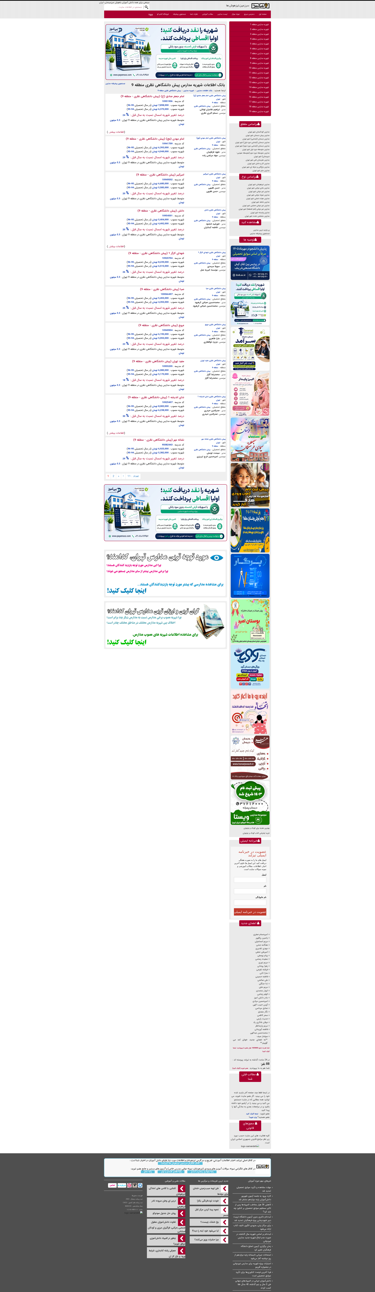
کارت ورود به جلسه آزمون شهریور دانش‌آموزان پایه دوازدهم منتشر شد (255, 1197)
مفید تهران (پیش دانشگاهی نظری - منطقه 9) (158, 361)
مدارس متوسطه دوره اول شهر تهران (256, 149)
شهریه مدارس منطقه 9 (259, 63)
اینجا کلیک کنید (252, 1113)
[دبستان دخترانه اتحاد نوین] (250, 712)
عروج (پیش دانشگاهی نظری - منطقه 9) (161, 325)
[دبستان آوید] (250, 666)
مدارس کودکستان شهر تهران (259, 132)
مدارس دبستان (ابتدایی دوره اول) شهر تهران (252, 142)
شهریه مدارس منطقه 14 (259, 87)
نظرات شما (194, 14)
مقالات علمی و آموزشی (175, 1181)
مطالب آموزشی (207, 14)
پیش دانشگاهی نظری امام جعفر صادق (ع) (209, 95)
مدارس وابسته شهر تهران (260, 212)
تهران (218, 99)
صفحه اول (262, 14)
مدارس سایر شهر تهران (261, 170)
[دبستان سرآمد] (250, 348)
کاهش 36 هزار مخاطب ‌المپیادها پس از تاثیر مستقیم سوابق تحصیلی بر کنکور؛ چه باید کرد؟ (252, 1208)
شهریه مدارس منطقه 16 (259, 97)
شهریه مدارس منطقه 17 (259, 101)
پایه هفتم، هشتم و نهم (171, 1171)
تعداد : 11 (133, 476)
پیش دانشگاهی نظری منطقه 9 (169, 90)
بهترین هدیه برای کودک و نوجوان (257, 828)
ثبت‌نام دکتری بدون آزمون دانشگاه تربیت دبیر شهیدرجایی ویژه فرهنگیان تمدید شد (252, 1218)
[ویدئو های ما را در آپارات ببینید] (129, 1185)
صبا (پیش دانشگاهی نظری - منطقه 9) (162, 289)
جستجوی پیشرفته (179, 14)
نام (265, 886)
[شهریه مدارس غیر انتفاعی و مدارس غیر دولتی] (165, 625)
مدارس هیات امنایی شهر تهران (258, 198)
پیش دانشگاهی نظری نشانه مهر (213, 439)
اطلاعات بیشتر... (116, 132)
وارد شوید (253, 1117)
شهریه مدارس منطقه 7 (259, 53)
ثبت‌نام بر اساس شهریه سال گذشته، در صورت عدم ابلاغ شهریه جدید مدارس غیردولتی (253, 1237)
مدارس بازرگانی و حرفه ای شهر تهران (256, 167)
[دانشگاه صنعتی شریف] (250, 262)
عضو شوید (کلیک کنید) (240, 1068)
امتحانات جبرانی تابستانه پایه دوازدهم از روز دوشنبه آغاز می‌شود (253, 1256)
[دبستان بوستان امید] (250, 621)
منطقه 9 (215, 102)
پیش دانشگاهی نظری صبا (216, 288)
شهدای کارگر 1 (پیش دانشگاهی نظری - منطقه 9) (156, 253)
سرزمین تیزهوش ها (237, 5)
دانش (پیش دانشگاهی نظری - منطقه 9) (161, 211)
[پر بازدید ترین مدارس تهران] (165, 573)
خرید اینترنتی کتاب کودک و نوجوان (256, 833)
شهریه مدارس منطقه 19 (259, 111)
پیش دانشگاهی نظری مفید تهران (213, 360)
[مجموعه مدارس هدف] (250, 485)
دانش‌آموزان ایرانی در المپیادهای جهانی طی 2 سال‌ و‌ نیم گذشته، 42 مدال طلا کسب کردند (253, 1284)
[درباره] (121, 1185)
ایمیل (264, 875)
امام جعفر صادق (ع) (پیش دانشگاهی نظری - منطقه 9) (152, 96)
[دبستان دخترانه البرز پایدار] (250, 394)
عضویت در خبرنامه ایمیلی (250, 911)
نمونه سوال (236, 14)
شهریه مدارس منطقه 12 (259, 77)
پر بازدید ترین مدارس (261, 230)
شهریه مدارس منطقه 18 (259, 106)
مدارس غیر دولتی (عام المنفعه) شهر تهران (254, 209)
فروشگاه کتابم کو (163, 14)
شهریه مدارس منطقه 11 (259, 72)
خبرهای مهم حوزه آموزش (259, 1181)
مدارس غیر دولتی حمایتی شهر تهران (256, 205)
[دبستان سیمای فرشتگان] (250, 439)
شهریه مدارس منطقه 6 (259, 48)
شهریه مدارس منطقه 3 (259, 34)
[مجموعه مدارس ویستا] (250, 802)
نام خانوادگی (260, 897)
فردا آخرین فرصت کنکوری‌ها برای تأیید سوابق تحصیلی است (253, 1273)
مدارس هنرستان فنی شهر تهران (258, 160)
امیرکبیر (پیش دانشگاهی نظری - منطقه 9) (160, 175)
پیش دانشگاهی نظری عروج (215, 324)
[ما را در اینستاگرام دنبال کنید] (134, 1185)
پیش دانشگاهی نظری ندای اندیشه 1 (212, 396)
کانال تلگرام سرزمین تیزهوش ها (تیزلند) (180, 1163)
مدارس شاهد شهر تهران (261, 202)
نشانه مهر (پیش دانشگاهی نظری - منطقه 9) (158, 440)
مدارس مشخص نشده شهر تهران (257, 216)
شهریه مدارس (188, 90)
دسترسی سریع (249, 14)
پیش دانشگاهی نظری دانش (215, 210)
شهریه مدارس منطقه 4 (259, 39)
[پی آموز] (165, 52)
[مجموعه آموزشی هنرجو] (250, 757)
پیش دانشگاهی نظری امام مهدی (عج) (211, 138)
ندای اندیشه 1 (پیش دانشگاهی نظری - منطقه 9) (156, 397)
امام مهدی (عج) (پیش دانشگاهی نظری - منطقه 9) (155, 139)
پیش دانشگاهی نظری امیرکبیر (214, 174)
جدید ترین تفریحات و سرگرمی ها (213, 1181)
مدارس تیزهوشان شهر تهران (259, 184)
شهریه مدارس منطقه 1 (259, 24)
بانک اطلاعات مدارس (204, 90)
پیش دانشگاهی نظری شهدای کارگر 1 (212, 252)
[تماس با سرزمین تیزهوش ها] (112, 1185)
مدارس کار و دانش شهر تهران (258, 163)
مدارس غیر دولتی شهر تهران (259, 191)
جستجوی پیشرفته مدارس (115, 83)
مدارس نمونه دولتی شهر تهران (258, 195)
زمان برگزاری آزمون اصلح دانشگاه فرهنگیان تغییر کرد (256, 1248)
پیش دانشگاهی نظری (202, 106)
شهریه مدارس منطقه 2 (259, 29)
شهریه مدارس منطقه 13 (259, 82)
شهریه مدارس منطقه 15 (259, 92)
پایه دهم (148, 1171)
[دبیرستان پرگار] (250, 575)
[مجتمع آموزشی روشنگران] (250, 530)
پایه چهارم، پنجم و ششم (202, 1171)
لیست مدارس (222, 14)
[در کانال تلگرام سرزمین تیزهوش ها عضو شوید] (140, 1185)
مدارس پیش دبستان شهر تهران (258, 135)
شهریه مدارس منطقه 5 (259, 43)
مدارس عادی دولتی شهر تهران (258, 188)
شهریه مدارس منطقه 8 (259, 58)
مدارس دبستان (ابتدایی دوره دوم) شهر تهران (252, 146)
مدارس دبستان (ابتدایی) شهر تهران (256, 139)
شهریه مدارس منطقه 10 (259, 68)
